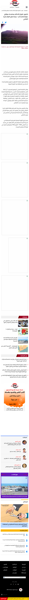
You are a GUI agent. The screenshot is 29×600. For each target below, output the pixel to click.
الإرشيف (14, 567)
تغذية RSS (24, 572)
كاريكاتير (25, 502)
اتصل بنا (24, 570)
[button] (25, 474)
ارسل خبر (15, 572)
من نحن (23, 567)
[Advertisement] (13, 60)
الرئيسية (17, 7)
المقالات (25, 437)
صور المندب (5, 567)
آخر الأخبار (12, 7)
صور (22, 10)
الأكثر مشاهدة (23, 530)
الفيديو (5, 564)
